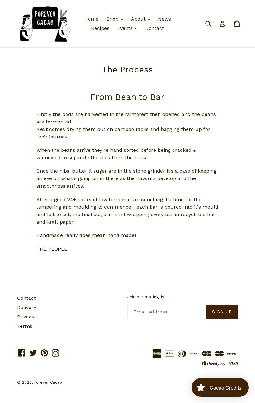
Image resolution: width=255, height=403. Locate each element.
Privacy (25, 317)
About (139, 19)
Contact (154, 28)
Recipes (100, 28)
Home (91, 19)
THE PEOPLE (51, 249)
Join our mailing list (147, 296)
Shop (113, 19)
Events (125, 28)
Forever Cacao (48, 382)
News (164, 19)
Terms (24, 326)
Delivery (26, 307)
